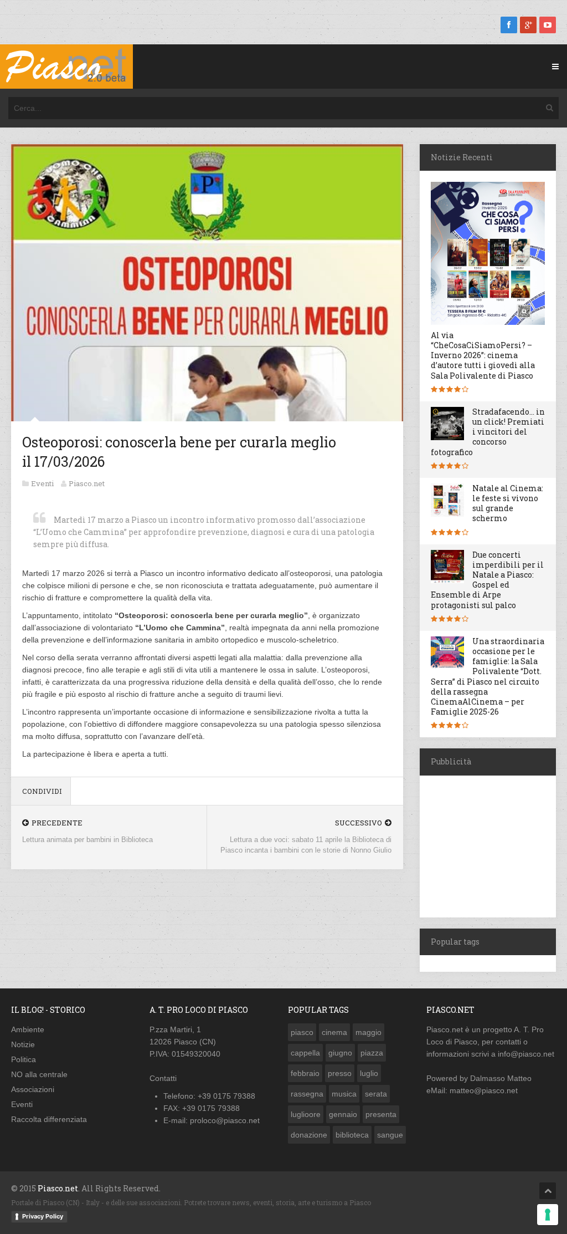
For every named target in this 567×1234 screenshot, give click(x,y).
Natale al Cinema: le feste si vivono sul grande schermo (507, 503)
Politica (23, 1059)
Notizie (23, 1044)
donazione (309, 1134)
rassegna (307, 1093)
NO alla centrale (39, 1074)
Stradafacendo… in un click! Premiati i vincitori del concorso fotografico (488, 431)
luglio (369, 1073)
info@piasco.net (526, 1053)
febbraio (305, 1073)
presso (340, 1073)
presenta (380, 1114)
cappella (305, 1052)
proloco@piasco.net (225, 1120)
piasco (302, 1032)
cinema (334, 1032)
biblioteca (352, 1134)
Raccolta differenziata (49, 1119)
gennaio (343, 1114)
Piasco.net (87, 483)
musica (344, 1093)
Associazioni (32, 1089)
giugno (340, 1052)
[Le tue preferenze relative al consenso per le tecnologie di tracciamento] (547, 1214)
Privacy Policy (42, 1216)
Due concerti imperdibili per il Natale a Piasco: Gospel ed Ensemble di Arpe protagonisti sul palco (487, 579)
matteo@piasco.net (484, 1090)
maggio (368, 1032)
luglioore (306, 1114)
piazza (371, 1052)
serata (376, 1093)
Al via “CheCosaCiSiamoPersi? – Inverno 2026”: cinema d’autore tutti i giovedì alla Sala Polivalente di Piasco (483, 355)
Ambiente (27, 1029)
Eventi (42, 483)
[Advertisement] (493, 845)
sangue (390, 1134)
